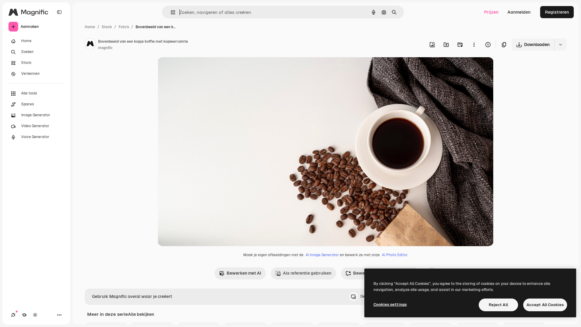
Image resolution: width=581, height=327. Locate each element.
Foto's (124, 27)
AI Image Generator (322, 255)
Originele (197, 69)
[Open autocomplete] (170, 12)
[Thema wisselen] (35, 315)
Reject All (498, 304)
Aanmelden (518, 12)
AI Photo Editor (394, 255)
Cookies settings (390, 304)
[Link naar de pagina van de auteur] (90, 44)
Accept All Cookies (545, 304)
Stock (107, 27)
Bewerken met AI (244, 273)
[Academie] (24, 315)
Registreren (557, 12)
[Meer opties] (474, 44)
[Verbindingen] (13, 315)
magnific (105, 47)
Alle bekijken (141, 314)
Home (90, 27)
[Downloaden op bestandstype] (560, 44)
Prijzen (491, 12)
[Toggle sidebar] (59, 12)
